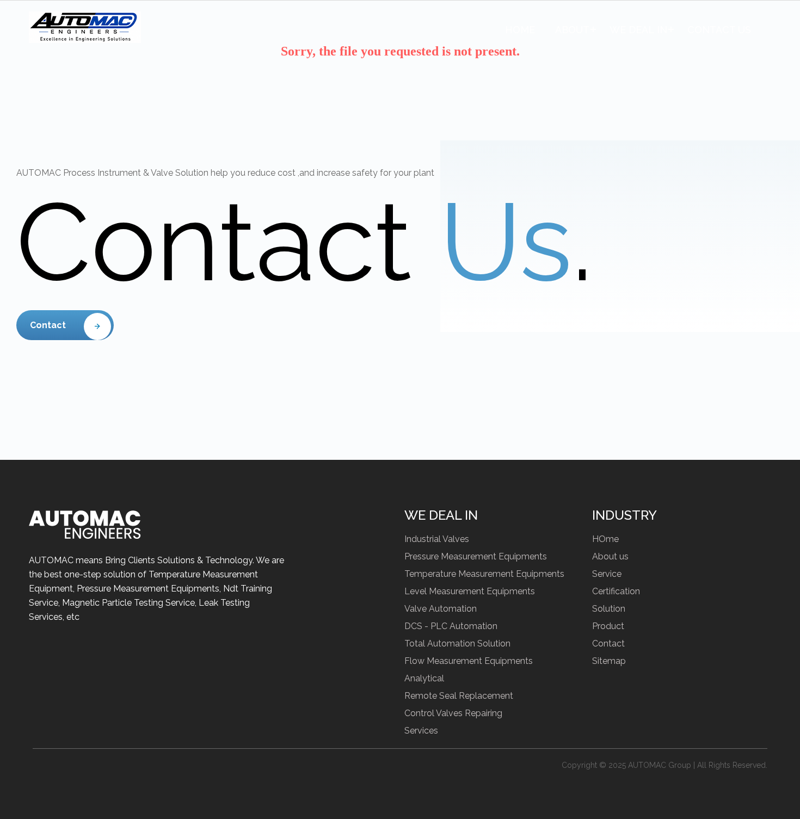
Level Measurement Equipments (469, 591)
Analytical (424, 678)
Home (520, 29)
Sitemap (609, 661)
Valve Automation (440, 609)
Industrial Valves (436, 539)
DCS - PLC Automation (450, 626)
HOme (605, 539)
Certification (616, 591)
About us (610, 556)
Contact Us (719, 29)
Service (606, 574)
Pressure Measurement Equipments (475, 556)
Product (608, 626)
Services (421, 730)
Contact (48, 325)
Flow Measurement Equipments (468, 661)
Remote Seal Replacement (458, 696)
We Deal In (638, 29)
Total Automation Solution (457, 643)
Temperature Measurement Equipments (484, 574)
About (572, 29)
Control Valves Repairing (453, 713)
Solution (608, 609)
